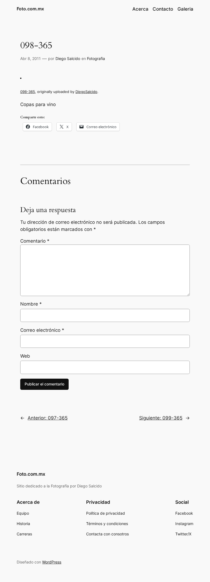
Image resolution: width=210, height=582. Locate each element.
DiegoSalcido (86, 91)
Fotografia (96, 58)
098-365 (27, 91)
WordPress (51, 562)
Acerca (140, 9)
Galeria (185, 9)
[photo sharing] (20, 77)
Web (25, 356)
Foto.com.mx (30, 8)
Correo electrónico (42, 330)
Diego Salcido (68, 58)
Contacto (163, 9)
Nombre (31, 304)
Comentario (34, 241)
